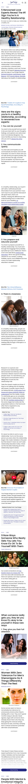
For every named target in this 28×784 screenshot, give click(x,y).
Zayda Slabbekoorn (6, 549)
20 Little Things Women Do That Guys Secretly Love (14, 419)
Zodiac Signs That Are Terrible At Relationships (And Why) (12, 415)
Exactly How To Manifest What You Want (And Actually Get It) (14, 423)
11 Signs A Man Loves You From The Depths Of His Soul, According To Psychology (13, 428)
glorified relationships (16, 400)
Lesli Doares (13, 25)
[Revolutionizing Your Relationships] (14, 2)
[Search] (22, 2)
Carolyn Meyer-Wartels (7, 27)
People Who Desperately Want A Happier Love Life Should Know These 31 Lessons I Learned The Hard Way (14, 511)
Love (7, 7)
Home (2, 7)
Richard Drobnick (18, 27)
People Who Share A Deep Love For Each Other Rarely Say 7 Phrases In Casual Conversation (15, 522)
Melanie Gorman (5, 25)
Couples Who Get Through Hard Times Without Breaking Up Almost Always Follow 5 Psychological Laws (14, 516)
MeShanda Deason (6, 686)
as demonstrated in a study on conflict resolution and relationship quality (13, 202)
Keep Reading (14, 663)
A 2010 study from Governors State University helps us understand (13, 392)
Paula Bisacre (20, 25)
